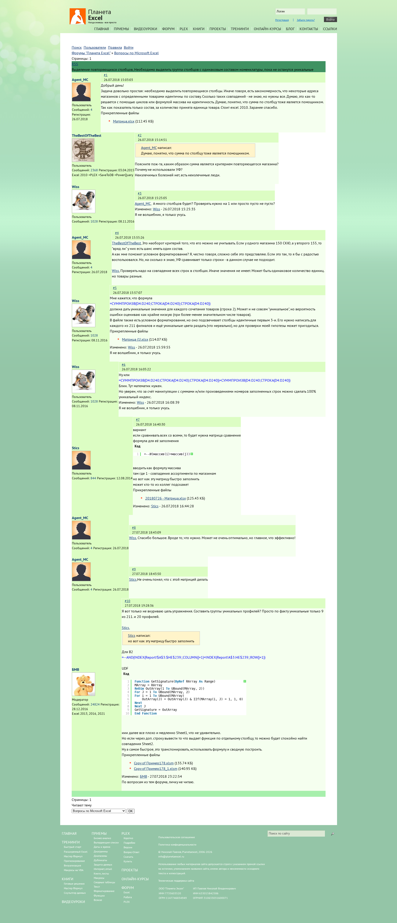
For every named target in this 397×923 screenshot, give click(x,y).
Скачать (128, 856)
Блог (290, 28)
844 (93, 478)
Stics (75, 448)
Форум (168, 28)
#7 (138, 419)
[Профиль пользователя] (81, 100)
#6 (123, 365)
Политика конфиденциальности (177, 844)
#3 (140, 193)
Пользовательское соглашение (176, 837)
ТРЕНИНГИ (71, 842)
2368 (94, 170)
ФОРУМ (128, 887)
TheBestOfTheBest (86, 135)
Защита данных (103, 864)
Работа (128, 897)
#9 (134, 569)
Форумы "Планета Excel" (91, 53)
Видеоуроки (145, 28)
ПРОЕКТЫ (130, 870)
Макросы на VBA (73, 870)
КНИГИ (67, 879)
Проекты (218, 28)
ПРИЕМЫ (99, 833)
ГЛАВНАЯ (69, 833)
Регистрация (282, 20)
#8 (134, 528)
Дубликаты (100, 860)
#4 (117, 233)
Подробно (129, 842)
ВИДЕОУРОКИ (73, 901)
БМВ (75, 669)
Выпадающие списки (106, 842)
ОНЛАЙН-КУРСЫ (135, 879)
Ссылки (330, 28)
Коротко (128, 838)
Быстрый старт (72, 847)
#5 (115, 288)
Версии (128, 847)
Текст (97, 886)
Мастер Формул (73, 856)
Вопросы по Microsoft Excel (136, 53)
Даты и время (102, 847)
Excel (127, 892)
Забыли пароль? (306, 20)
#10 (127, 601)
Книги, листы (101, 873)
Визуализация (72, 865)
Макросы (99, 878)
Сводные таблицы (104, 882)
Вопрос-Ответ (131, 852)
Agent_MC (80, 79)
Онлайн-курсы (267, 28)
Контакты (309, 28)
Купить (128, 861)
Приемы (121, 28)
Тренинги (240, 28)
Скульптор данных (75, 892)
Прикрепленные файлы (120, 113)
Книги (198, 28)
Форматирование (104, 891)
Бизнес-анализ (102, 838)
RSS (75, 64)
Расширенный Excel (76, 851)
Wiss (75, 186)
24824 (95, 704)
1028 (94, 221)
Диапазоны (100, 855)
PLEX (184, 28)
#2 (140, 135)
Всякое (98, 900)
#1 (106, 75)
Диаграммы (101, 851)
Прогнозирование (74, 861)
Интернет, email (103, 869)
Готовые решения (74, 883)
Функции (99, 895)
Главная (101, 28)
